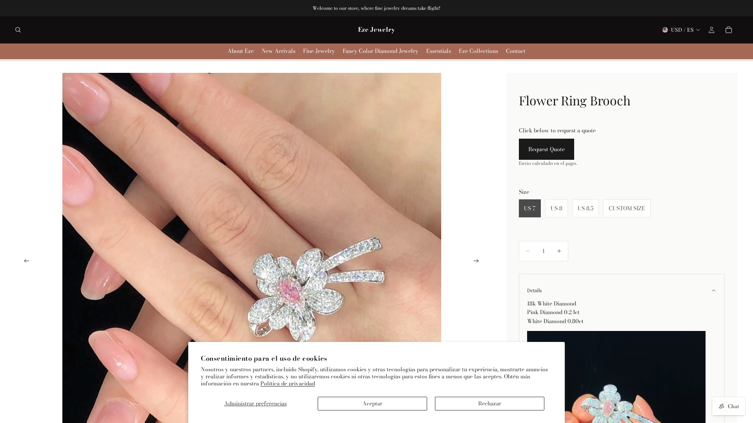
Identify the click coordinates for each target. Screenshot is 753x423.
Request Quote (546, 149)
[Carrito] (728, 29)
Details (534, 290)
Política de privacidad (287, 383)
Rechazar (489, 403)
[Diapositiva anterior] (24, 262)
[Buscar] (18, 29)
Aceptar (372, 403)
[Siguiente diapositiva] (478, 262)
